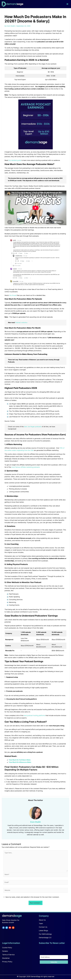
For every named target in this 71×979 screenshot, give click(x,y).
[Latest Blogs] (43, 930)
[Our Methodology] (45, 934)
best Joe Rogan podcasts (32, 426)
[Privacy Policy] (7, 961)
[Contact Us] (43, 927)
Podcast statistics (21, 322)
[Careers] (5, 951)
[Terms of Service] (8, 954)
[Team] (41, 923)
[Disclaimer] (6, 958)
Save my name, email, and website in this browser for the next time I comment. (32, 897)
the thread (12, 295)
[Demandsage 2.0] (45, 937)
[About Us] (42, 920)
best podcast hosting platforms (34, 715)
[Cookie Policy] (7, 947)
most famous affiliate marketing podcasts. (26, 467)
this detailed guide (14, 160)
